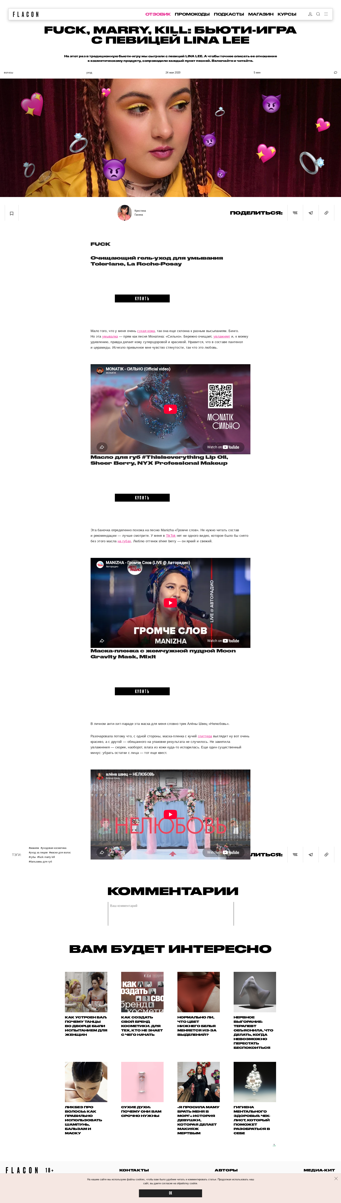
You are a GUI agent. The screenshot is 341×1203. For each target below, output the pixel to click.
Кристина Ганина (140, 212)
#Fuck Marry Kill (46, 857)
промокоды (192, 14)
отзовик (158, 14)
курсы (287, 14)
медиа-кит (319, 1170)
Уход (89, 72)
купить (142, 298)
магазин (261, 14)
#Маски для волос (60, 852)
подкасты (229, 14)
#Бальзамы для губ (40, 861)
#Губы (32, 857)
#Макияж (34, 848)
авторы (226, 1170)
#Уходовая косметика (53, 848)
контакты (134, 1170)
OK (170, 1193)
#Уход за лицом (38, 852)
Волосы (8, 72)
